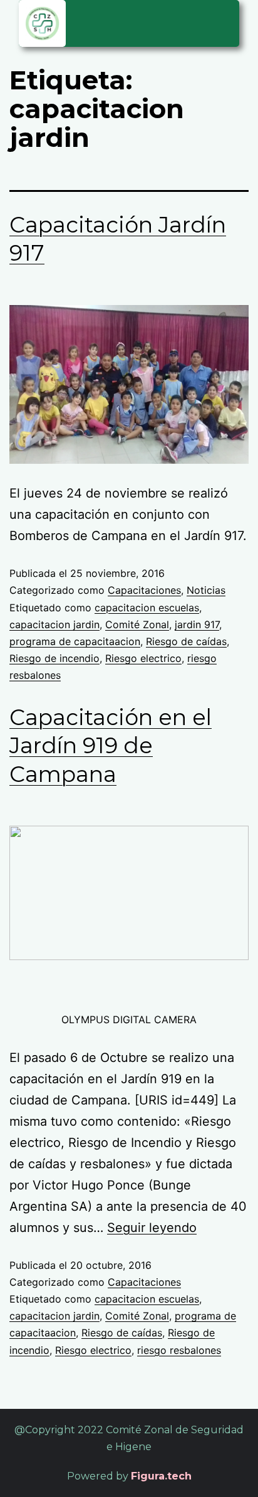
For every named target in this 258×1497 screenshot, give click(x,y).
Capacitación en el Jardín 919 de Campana (110, 746)
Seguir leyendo (152, 1227)
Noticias (206, 590)
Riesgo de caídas (186, 641)
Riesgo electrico (143, 658)
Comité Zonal (137, 624)
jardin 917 (197, 624)
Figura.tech (161, 1476)
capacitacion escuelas (147, 607)
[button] (223, 22)
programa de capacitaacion (74, 641)
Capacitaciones (144, 590)
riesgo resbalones (179, 1350)
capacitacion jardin (54, 624)
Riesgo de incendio (54, 658)
